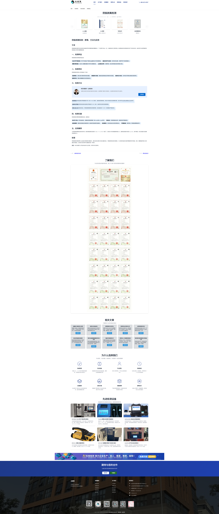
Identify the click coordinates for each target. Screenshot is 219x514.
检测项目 (76, 8)
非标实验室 (82, 8)
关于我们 (100, 2)
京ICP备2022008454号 (113, 512)
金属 (99, 63)
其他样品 (88, 8)
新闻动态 (119, 2)
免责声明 (123, 512)
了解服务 (113, 472)
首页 (95, 2)
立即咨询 (142, 94)
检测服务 (106, 2)
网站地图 (119, 512)
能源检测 (97, 485)
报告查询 (114, 487)
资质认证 (113, 2)
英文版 (96, 492)
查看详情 (78, 333)
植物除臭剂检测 (77, 153)
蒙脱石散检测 (145, 153)
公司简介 (114, 483)
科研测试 (97, 487)
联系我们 (125, 2)
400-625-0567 (144, 2)
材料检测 (97, 483)
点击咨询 (211, 26)
